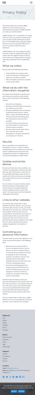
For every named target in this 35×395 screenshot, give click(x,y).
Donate (5, 358)
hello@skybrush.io (12, 368)
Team (4, 342)
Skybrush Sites (7, 337)
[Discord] (20, 377)
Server (5, 327)
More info (21, 391)
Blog (4, 344)
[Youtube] (17, 377)
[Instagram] (10, 377)
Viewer (5, 323)
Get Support (6, 356)
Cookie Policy (7, 180)
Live (4, 318)
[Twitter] (7, 377)
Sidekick (5, 325)
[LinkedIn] (13, 377)
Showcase (6, 339)
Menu (31, 2)
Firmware (5, 330)
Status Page (6, 347)
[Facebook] (4, 377)
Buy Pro (5, 361)
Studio (5, 320)
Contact (5, 354)
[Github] (23, 377)
